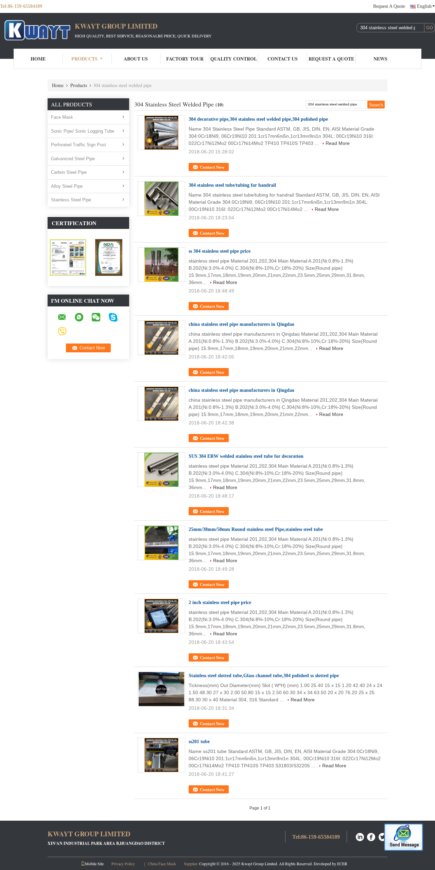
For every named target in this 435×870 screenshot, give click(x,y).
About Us (136, 58)
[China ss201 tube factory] (161, 755)
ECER (342, 863)
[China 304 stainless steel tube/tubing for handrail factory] (161, 198)
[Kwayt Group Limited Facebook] (371, 836)
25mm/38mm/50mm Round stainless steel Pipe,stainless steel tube (256, 529)
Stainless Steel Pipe (71, 199)
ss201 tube (199, 741)
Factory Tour (185, 58)
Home (38, 58)
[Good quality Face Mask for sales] (68, 257)
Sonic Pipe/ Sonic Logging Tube (82, 131)
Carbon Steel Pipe (69, 172)
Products (84, 58)
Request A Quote (389, 6)
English (424, 6)
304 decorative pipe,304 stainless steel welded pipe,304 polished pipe (258, 119)
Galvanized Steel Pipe (73, 158)
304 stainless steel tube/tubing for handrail (232, 185)
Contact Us (282, 58)
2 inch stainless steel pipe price (220, 602)
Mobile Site (94, 863)
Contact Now (212, 167)
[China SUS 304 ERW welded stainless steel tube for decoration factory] (161, 469)
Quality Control (233, 58)
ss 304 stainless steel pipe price (219, 251)
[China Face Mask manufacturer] (37, 30)
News (380, 58)
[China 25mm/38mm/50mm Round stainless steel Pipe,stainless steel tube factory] (161, 542)
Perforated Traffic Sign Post (78, 144)
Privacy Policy (123, 863)
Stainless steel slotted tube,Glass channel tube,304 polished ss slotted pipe (264, 675)
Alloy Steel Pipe (67, 186)
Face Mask (62, 117)
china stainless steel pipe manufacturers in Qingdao (241, 324)
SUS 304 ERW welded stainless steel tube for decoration (246, 456)
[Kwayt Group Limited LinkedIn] (359, 836)
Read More (338, 143)
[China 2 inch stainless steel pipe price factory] (161, 616)
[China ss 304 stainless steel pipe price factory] (161, 264)
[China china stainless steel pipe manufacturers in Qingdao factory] (161, 337)
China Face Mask (162, 863)
